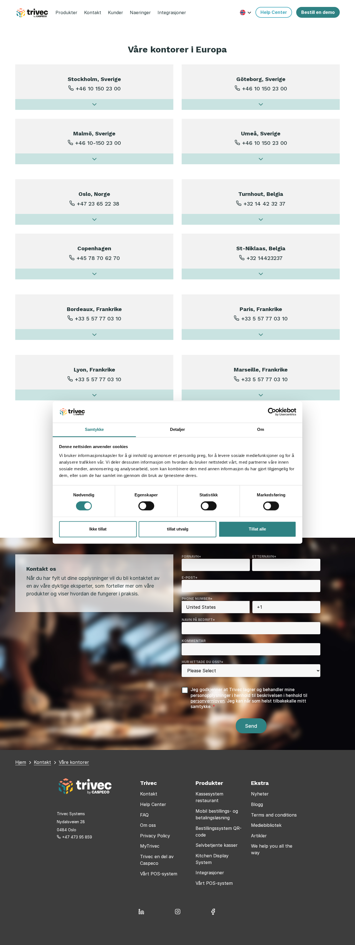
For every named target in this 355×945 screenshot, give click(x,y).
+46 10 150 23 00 (98, 88)
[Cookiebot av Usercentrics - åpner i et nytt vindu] (272, 412)
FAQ (144, 815)
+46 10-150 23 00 (98, 143)
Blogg (257, 804)
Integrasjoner (210, 872)
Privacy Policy (155, 835)
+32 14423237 (265, 258)
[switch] (146, 506)
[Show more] (94, 104)
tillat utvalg (177, 529)
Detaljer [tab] (177, 429)
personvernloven (208, 701)
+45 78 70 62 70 (98, 258)
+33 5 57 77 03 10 (98, 318)
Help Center (153, 804)
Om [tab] (260, 429)
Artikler (259, 835)
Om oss (148, 825)
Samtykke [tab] (94, 429)
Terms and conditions (274, 815)
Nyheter (260, 794)
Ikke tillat (97, 529)
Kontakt (148, 794)
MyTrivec (149, 846)
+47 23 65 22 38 (98, 203)
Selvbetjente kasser (217, 845)
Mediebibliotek (266, 825)
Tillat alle (257, 529)
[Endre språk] (245, 12)
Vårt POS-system (158, 873)
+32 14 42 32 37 (264, 203)
